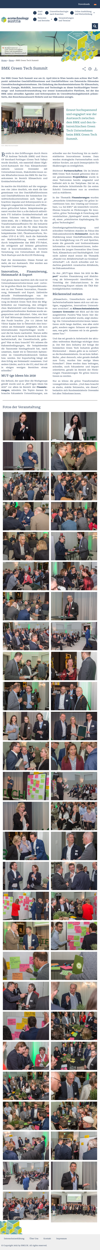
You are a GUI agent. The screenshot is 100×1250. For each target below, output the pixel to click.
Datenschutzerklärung (14, 1239)
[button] (95, 26)
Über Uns (34, 1239)
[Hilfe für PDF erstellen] (95, 68)
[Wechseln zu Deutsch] (95, 4)
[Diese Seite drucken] (90, 68)
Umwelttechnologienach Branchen (59, 12)
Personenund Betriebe (44, 19)
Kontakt (47, 1239)
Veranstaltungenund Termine (66, 19)
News (11, 60)
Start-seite (40, 12)
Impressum (61, 1239)
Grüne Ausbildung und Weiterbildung (83, 12)
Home (4, 60)
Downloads (84, 4)
